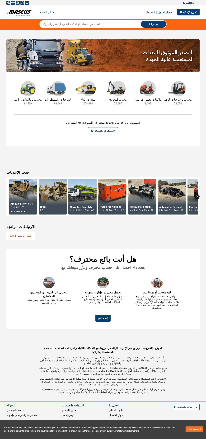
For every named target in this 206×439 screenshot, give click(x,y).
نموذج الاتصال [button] (116, 415)
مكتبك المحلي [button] (116, 410)
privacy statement (118, 431)
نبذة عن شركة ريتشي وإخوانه (21, 415)
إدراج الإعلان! (190, 12)
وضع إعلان (67, 415)
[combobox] (174, 407)
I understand (194, 429)
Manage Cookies (91, 431)
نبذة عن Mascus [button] (15, 410)
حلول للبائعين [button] (69, 410)
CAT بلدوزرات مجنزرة (20, 235)
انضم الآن (103, 318)
